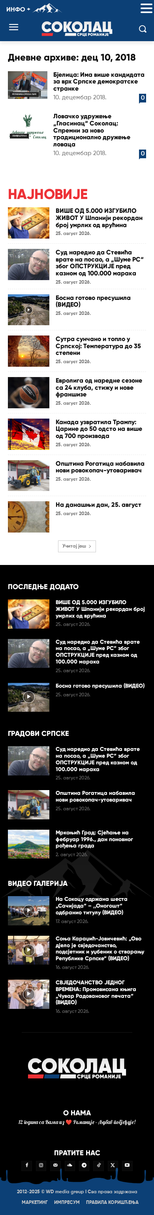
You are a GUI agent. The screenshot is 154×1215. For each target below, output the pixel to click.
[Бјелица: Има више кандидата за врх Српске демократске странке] (27, 85)
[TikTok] (98, 1166)
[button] (146, 9)
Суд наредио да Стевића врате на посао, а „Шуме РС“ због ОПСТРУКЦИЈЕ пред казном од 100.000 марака (100, 262)
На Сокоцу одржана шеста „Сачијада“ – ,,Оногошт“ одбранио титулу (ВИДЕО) (92, 906)
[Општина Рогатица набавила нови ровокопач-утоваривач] (28, 475)
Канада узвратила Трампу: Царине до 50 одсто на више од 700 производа (99, 429)
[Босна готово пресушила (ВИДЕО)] (28, 310)
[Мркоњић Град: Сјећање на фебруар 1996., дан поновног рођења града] (28, 844)
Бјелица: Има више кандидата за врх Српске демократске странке (99, 81)
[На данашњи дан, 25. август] (28, 517)
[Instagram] (41, 1166)
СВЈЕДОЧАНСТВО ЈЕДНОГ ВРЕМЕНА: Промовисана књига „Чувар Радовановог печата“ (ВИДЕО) (96, 992)
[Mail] (55, 1166)
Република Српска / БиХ (24, 94)
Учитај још (74, 546)
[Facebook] (26, 1166)
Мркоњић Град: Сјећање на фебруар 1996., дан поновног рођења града (94, 839)
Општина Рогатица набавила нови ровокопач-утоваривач (100, 467)
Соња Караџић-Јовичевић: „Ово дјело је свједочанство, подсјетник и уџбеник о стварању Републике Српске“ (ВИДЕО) (100, 948)
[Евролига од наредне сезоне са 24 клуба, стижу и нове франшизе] (28, 392)
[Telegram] (84, 1166)
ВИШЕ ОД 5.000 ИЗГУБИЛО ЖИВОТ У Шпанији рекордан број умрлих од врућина (99, 217)
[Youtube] (127, 1166)
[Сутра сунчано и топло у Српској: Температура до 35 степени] (28, 351)
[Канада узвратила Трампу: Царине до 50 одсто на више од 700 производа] (28, 434)
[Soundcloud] (70, 1166)
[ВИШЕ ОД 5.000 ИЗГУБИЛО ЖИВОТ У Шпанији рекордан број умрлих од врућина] (28, 223)
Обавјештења (19, 136)
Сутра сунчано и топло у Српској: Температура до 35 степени (98, 345)
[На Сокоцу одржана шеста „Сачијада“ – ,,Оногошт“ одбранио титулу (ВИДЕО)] (28, 910)
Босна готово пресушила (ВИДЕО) (93, 301)
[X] (113, 1166)
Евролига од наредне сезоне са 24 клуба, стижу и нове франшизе (99, 387)
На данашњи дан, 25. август (98, 504)
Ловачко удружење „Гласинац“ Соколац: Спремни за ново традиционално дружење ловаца (91, 130)
